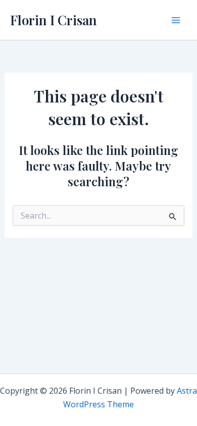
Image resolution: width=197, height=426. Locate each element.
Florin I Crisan (53, 20)
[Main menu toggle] (176, 20)
